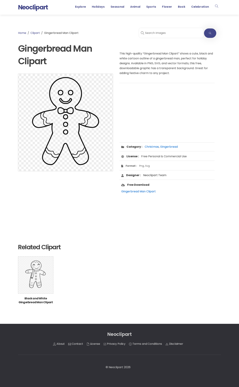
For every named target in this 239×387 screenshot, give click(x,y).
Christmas (152, 147)
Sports (151, 7)
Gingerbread (169, 147)
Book (181, 7)
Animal (135, 7)
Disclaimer (175, 344)
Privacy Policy (116, 344)
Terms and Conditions (147, 344)
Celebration (200, 7)
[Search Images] (210, 33)
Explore (80, 7)
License (94, 344)
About (60, 344)
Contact (77, 344)
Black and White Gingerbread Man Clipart (36, 300)
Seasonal (117, 7)
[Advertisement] (65, 201)
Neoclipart (116, 367)
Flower (167, 7)
